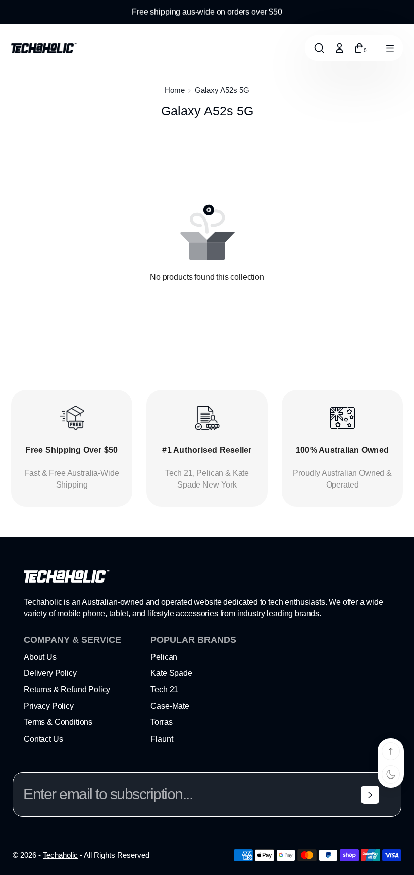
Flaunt (161, 739)
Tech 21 (164, 689)
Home (175, 90)
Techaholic (60, 855)
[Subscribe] (370, 794)
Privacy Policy (49, 706)
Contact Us (43, 739)
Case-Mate (169, 706)
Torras (161, 722)
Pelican (163, 657)
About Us (40, 657)
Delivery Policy (50, 673)
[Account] (339, 48)
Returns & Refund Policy (67, 689)
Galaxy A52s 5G (222, 90)
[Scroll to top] (390, 751)
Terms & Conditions (58, 722)
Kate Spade (171, 673)
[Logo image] (44, 48)
